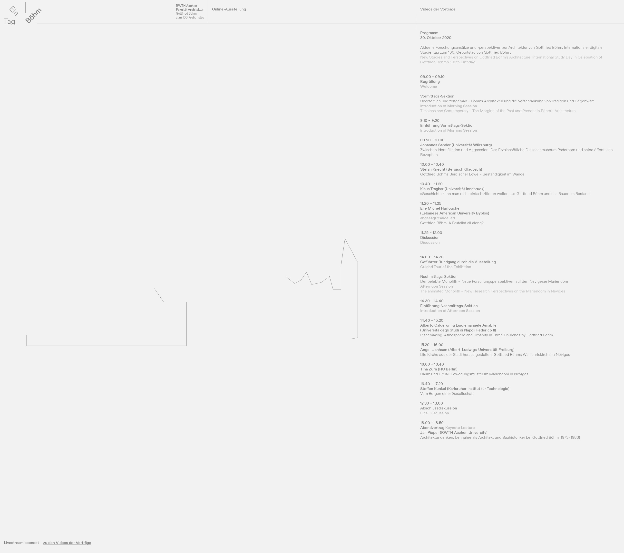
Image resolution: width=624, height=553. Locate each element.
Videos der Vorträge (438, 9)
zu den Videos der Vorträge (67, 542)
